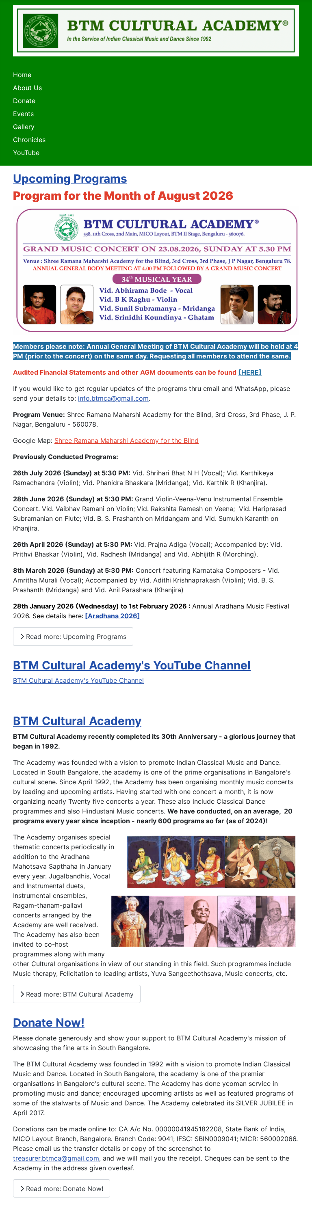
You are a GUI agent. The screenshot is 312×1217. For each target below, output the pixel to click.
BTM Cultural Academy (77, 721)
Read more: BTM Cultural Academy (79, 994)
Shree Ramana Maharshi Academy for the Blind (126, 440)
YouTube (26, 153)
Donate (24, 101)
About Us (27, 88)
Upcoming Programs (70, 179)
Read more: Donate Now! (63, 1189)
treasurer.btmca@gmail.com (56, 1158)
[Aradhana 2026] (112, 616)
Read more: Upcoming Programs (75, 636)
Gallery (24, 127)
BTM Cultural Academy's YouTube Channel (132, 665)
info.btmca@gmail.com (113, 398)
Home (22, 75)
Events (23, 114)
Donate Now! (48, 1022)
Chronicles (29, 140)
